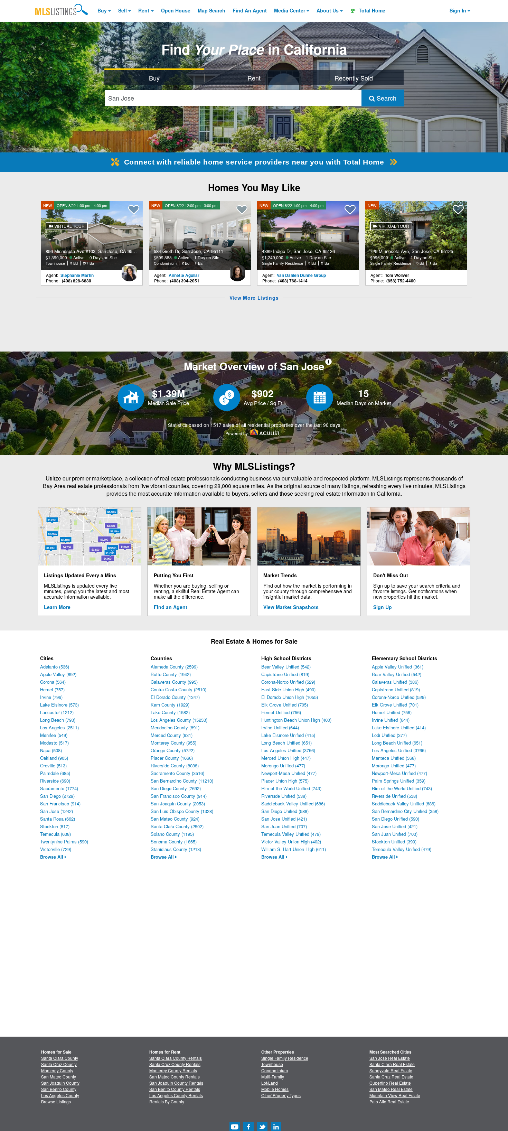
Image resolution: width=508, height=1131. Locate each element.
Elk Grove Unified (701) (395, 704)
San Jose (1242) (56, 811)
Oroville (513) (53, 765)
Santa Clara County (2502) (177, 826)
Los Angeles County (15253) (179, 720)
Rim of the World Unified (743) (291, 788)
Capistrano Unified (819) (285, 674)
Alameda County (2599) (174, 666)
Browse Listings (56, 1101)
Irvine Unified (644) (280, 727)
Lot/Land (269, 1083)
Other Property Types (281, 1095)
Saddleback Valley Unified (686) (293, 803)
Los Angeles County (60, 1095)
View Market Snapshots (291, 607)
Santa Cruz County (59, 1064)
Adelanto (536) (54, 666)
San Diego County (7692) (176, 788)
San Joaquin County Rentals (176, 1083)
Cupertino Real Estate (390, 1083)
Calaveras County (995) (174, 682)
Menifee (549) (53, 735)
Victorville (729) (55, 849)
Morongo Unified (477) (283, 765)
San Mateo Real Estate (391, 1089)
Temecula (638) (55, 834)
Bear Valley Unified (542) (286, 666)
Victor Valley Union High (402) (291, 841)
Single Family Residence (284, 1058)
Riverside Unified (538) (284, 796)
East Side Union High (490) (288, 689)
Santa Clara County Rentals (175, 1058)
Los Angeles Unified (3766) (288, 750)
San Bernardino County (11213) (182, 780)
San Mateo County (58, 1076)
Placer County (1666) (172, 758)
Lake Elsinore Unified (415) (288, 735)
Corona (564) (53, 682)
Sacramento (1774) (59, 788)
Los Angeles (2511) (59, 727)
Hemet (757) (52, 689)
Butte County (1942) (171, 674)
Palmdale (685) (55, 773)
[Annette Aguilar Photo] (237, 270)
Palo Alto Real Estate (389, 1101)
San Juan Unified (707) (284, 826)
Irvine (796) (51, 697)
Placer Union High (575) (285, 780)
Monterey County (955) (173, 742)
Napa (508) (51, 750)
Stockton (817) (54, 826)
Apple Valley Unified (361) (397, 666)
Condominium (274, 1070)
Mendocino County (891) (175, 727)
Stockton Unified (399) (394, 841)
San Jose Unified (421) (284, 818)
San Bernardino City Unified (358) (405, 811)
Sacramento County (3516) (177, 773)
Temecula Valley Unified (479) (291, 834)
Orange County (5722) (173, 750)
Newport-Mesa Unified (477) (289, 773)
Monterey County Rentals (173, 1070)
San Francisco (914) (60, 803)
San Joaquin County (60, 1083)
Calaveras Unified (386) (395, 682)
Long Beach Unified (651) (286, 742)
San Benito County (58, 1089)
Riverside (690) (55, 780)
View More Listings (254, 297)
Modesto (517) (54, 742)
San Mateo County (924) (175, 818)
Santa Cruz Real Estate (391, 1076)
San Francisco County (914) (179, 796)
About (328, 10)
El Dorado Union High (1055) (289, 697)
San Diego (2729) (57, 796)
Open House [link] (175, 10)
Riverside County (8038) (175, 765)
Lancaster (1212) (57, 712)
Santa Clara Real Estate (392, 1064)
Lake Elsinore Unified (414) (399, 727)
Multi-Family (272, 1076)
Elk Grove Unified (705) (284, 704)
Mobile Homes (275, 1089)
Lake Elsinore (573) (59, 704)
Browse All (52, 856)
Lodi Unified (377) (389, 735)
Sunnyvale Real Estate (390, 1070)
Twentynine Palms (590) (64, 841)
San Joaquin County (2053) (178, 803)
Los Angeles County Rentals (176, 1095)
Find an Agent (170, 607)
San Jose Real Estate (389, 1058)
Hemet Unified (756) (281, 712)
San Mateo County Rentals (174, 1076)
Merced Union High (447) (286, 758)
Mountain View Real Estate (394, 1095)
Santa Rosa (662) (57, 818)
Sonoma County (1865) (174, 841)
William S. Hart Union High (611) (293, 849)
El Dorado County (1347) (175, 697)
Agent (250, 10)
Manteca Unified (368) (394, 758)
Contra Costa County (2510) (178, 689)
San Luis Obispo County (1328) (182, 811)
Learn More (57, 607)
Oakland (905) (54, 758)
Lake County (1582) (170, 712)
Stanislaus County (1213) (176, 849)
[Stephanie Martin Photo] (129, 270)
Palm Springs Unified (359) (398, 780)
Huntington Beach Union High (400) (296, 720)
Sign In (458, 10)
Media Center (289, 10)
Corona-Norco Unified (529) (288, 682)
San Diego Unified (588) (285, 811)
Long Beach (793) (57, 720)
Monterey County (57, 1070)
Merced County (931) (171, 735)
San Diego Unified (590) (395, 818)
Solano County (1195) (172, 834)
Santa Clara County (59, 1058)
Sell (122, 10)
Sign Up (382, 607)
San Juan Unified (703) (394, 834)
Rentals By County (166, 1101)
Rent (143, 10)
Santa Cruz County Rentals (174, 1064)
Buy (102, 10)
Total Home (371, 10)
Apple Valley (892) (58, 674)
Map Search (211, 10)
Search (385, 97)
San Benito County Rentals (174, 1089)
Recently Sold (354, 77)
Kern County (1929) (170, 704)
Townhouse (272, 1064)
